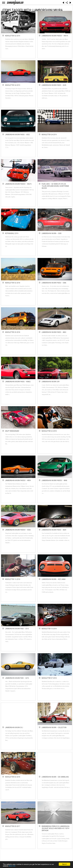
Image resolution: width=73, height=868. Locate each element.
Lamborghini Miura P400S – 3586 (54, 283)
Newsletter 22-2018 (49, 431)
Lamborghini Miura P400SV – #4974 (55, 36)
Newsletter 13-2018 (12, 579)
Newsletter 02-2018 (12, 777)
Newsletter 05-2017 (12, 826)
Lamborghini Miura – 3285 (51, 233)
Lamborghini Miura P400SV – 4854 (18, 480)
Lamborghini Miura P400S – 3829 (54, 530)
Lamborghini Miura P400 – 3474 (17, 678)
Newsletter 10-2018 (49, 629)
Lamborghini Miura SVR (50, 382)
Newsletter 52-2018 (12, 283)
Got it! (64, 864)
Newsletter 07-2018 (49, 678)
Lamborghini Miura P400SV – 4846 (54, 480)
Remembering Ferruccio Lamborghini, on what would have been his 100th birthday (56, 828)
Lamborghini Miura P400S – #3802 (18, 382)
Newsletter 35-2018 (12, 332)
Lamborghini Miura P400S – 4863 (54, 332)
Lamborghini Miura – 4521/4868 (53, 579)
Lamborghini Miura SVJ (14, 727)
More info (12, 866)
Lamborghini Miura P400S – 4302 (17, 134)
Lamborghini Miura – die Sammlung (55, 777)
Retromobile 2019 (11, 233)
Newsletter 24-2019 (49, 134)
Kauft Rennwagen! (12, 431)
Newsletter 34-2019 (12, 85)
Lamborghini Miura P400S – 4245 (54, 85)
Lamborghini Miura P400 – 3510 (17, 629)
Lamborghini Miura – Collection (54, 727)
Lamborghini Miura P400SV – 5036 (18, 530)
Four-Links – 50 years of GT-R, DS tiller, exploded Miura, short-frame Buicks (55, 186)
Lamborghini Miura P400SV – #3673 (18, 184)
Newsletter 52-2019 (12, 36)
